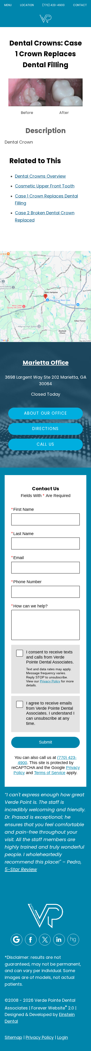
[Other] (73, 939)
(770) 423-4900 (53, 5)
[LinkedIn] (59, 939)
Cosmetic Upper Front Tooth (44, 186)
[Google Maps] (16, 939)
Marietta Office (46, 363)
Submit (45, 742)
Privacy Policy (50, 681)
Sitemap (13, 1037)
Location (27, 5)
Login (62, 1037)
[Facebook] (31, 939)
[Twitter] (45, 939)
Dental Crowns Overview (40, 176)
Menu (8, 5)
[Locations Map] (45, 296)
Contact (80, 5)
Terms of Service (49, 772)
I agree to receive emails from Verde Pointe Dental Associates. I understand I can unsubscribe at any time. (50, 713)
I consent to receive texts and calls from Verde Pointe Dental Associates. (50, 668)
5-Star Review (21, 870)
